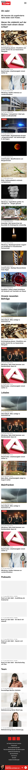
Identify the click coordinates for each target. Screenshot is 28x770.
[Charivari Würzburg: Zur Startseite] (6, 3)
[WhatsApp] (18, 738)
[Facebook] (9, 738)
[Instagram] (14, 738)
